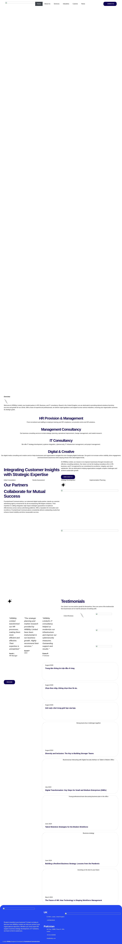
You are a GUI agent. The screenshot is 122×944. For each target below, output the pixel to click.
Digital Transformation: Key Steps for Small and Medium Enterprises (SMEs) (75, 790)
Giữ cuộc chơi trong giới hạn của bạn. (60, 708)
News (83, 4)
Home (39, 4)
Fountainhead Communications (32, 904)
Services (56, 4)
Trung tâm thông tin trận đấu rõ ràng (59, 668)
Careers (75, 4)
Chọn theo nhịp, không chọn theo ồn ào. (61, 688)
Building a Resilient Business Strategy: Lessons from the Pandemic (72, 864)
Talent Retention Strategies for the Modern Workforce (66, 827)
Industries (66, 4)
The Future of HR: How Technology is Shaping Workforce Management (73, 900)
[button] (9, 661)
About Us (47, 4)
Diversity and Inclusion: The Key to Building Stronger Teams (69, 753)
